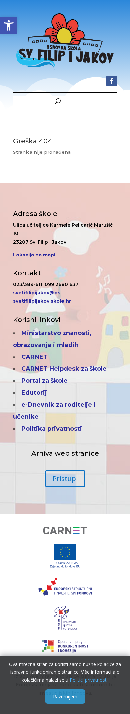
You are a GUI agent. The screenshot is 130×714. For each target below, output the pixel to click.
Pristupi (65, 478)
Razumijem (65, 696)
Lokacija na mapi (34, 255)
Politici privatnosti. (89, 680)
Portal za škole (44, 380)
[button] (8, 25)
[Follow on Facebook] (111, 81)
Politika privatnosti (51, 428)
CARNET (34, 356)
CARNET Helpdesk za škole (64, 368)
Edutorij (34, 392)
